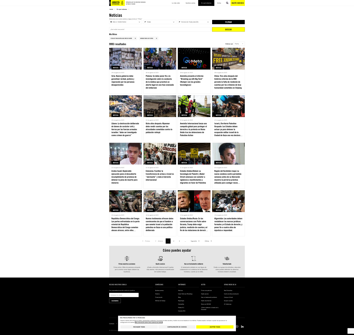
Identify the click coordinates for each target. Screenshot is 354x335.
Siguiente (194, 241)
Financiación (158, 297)
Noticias (180, 290)
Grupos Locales (228, 300)
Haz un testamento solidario (209, 297)
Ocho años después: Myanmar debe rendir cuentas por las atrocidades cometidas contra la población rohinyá (159, 128)
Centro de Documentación (231, 294)
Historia (157, 294)
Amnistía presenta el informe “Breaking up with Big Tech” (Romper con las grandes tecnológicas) (191, 80)
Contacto (111, 323)
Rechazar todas (139, 327)
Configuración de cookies (177, 327)
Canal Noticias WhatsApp (185, 294)
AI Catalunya (227, 304)
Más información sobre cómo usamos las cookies (148, 322)
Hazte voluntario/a (206, 300)
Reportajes (181, 300)
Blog (179, 297)
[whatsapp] (237, 326)
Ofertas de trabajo (160, 300)
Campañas (181, 304)
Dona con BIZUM (206, 304)
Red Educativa (228, 290)
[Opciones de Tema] (174, 22)
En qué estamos (122, 9)
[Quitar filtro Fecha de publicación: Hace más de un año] (135, 38)
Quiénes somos (159, 290)
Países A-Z (181, 307)
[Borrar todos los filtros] (156, 38)
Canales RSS (181, 311)
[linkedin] (242, 326)
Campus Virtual (228, 297)
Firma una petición (206, 290)
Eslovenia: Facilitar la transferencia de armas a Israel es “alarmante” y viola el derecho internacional (160, 175)
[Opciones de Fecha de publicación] (208, 22)
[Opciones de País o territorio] (139, 22)
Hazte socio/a (238, 3)
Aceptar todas (215, 327)
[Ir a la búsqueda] (227, 3)
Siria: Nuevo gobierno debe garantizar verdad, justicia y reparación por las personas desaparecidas (122, 80)
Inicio (111, 9)
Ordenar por (229, 44)
